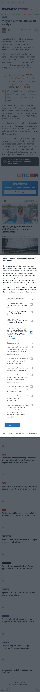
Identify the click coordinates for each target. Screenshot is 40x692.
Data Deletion (7, 433)
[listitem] (20, 299)
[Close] (36, 259)
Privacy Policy (32, 433)
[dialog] (20, 346)
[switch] (31, 304)
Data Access (20, 433)
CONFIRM (12, 425)
